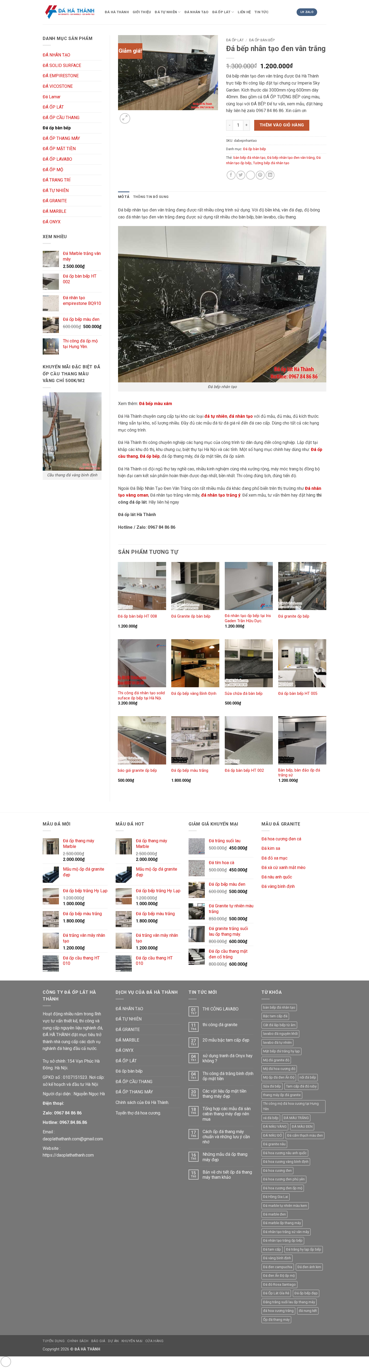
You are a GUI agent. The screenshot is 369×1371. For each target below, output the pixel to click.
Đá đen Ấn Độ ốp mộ (279, 1276)
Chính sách (78, 1341)
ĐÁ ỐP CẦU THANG (61, 117)
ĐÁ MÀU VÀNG (275, 1126)
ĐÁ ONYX (52, 221)
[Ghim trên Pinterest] (260, 175)
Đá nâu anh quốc (276, 877)
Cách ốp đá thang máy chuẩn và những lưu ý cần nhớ (226, 1136)
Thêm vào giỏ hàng (282, 125)
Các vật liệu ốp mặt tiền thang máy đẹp (224, 1094)
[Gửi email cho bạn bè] (250, 175)
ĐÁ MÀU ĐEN (302, 1126)
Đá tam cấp (272, 1249)
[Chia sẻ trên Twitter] (240, 175)
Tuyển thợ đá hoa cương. (138, 1113)
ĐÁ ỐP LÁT (221, 12)
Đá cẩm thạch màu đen (305, 1135)
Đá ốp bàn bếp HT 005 (297, 693)
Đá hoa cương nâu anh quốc (285, 1153)
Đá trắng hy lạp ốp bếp (303, 1249)
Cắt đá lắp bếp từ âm (279, 1025)
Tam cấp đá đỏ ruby (301, 1086)
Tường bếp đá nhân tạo (271, 163)
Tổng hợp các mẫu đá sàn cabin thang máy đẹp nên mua (227, 1113)
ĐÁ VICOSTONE (58, 86)
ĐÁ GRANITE (55, 200)
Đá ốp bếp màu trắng (189, 770)
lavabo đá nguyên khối (280, 1034)
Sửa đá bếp (272, 1086)
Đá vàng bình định (278, 886)
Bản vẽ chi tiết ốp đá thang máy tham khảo (227, 1175)
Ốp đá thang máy (276, 1320)
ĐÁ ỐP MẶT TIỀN (59, 148)
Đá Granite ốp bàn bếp (190, 616)
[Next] (138, 115)
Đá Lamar (52, 96)
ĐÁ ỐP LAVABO (57, 159)
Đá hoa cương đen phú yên (284, 1179)
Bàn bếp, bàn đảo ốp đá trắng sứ (299, 773)
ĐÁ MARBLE (54, 211)
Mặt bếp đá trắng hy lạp (281, 1051)
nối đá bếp (308, 1077)
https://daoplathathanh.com (68, 1155)
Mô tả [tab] (123, 197)
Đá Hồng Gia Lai (275, 1197)
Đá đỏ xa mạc (274, 858)
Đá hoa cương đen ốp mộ (282, 1188)
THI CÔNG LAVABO (221, 1009)
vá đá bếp (271, 1118)
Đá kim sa (270, 848)
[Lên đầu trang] (6, 1361)
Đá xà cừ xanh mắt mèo (283, 867)
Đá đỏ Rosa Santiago (279, 1284)
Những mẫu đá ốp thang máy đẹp (225, 1157)
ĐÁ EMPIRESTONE (61, 75)
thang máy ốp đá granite (282, 1095)
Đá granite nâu (274, 1144)
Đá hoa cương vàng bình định (285, 1162)
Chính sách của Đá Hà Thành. (142, 1102)
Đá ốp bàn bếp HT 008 (137, 616)
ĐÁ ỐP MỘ (53, 169)
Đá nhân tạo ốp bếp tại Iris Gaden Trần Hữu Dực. (248, 618)
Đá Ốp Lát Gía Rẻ (276, 1293)
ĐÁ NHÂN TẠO (197, 12)
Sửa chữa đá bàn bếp (244, 693)
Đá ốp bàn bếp (57, 127)
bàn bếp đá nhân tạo (249, 158)
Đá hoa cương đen (277, 1170)
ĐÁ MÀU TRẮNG (296, 1118)
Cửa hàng (154, 1341)
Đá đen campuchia (277, 1267)
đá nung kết (308, 1311)
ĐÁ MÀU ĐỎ (272, 1135)
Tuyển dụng (54, 1341)
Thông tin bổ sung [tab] (151, 197)
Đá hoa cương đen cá (281, 838)
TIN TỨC (261, 12)
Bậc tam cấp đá (275, 1016)
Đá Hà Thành (117, 12)
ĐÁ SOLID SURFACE (62, 65)
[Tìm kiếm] (323, 13)
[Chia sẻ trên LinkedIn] (270, 175)
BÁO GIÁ (98, 1341)
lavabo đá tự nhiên (277, 1042)
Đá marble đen (274, 1214)
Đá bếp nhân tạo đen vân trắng (291, 158)
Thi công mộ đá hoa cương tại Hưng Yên (291, 1106)
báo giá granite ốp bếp (137, 770)
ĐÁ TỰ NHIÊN (166, 12)
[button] (125, 118)
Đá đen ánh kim (309, 1267)
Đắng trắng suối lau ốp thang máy (289, 1302)
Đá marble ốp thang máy (282, 1223)
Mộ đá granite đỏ (276, 1060)
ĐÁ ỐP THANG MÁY (61, 138)
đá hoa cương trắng (278, 1311)
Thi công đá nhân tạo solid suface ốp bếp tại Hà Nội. (141, 695)
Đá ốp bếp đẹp (306, 1293)
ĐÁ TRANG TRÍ (57, 180)
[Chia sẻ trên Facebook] (231, 175)
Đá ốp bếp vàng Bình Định (193, 693)
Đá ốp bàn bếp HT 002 (244, 770)
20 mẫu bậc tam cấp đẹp (226, 1040)
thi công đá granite (220, 1024)
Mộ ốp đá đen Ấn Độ (278, 1077)
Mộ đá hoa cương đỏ (279, 1069)
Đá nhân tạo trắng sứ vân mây (286, 1232)
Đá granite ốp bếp (293, 616)
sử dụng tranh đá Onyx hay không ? (228, 1058)
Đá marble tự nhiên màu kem (285, 1206)
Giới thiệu (142, 12)
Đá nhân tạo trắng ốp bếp (283, 1240)
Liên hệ (244, 12)
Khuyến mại (132, 1341)
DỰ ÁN (113, 1341)
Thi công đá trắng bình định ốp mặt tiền (228, 1076)
